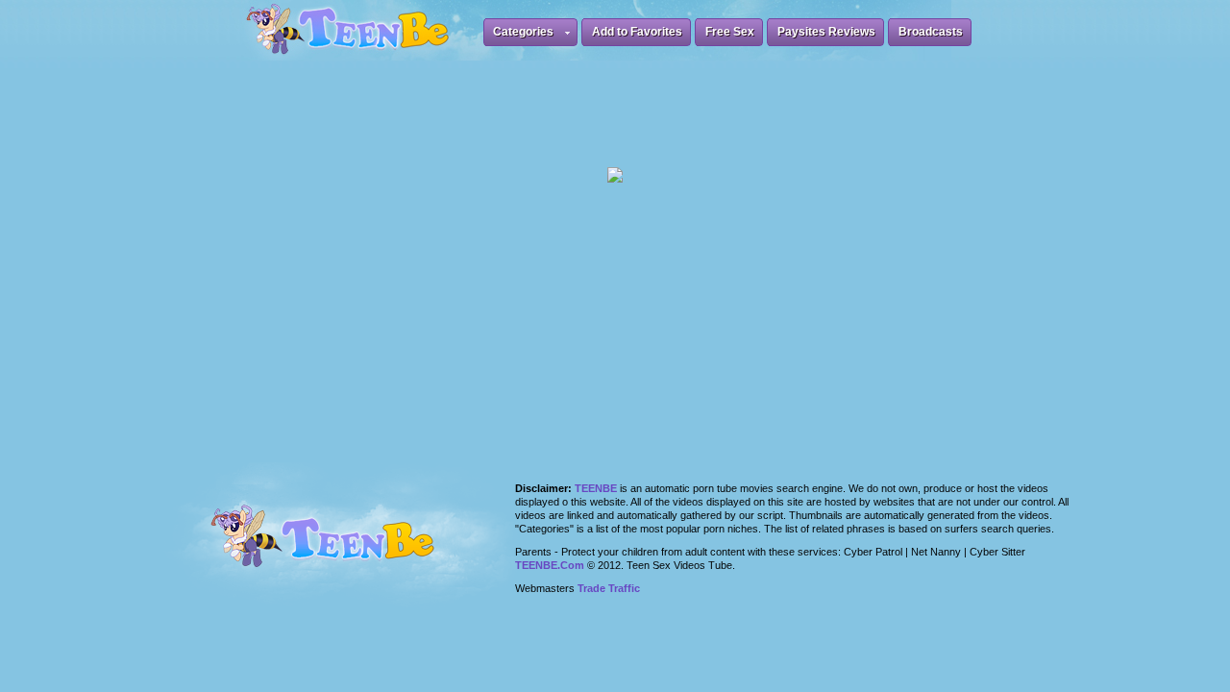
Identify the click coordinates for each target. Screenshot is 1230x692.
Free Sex (729, 31)
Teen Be (347, 547)
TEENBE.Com (549, 565)
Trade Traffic (609, 588)
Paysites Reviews (826, 31)
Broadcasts (930, 31)
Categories (523, 31)
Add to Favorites (637, 31)
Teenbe (596, 488)
